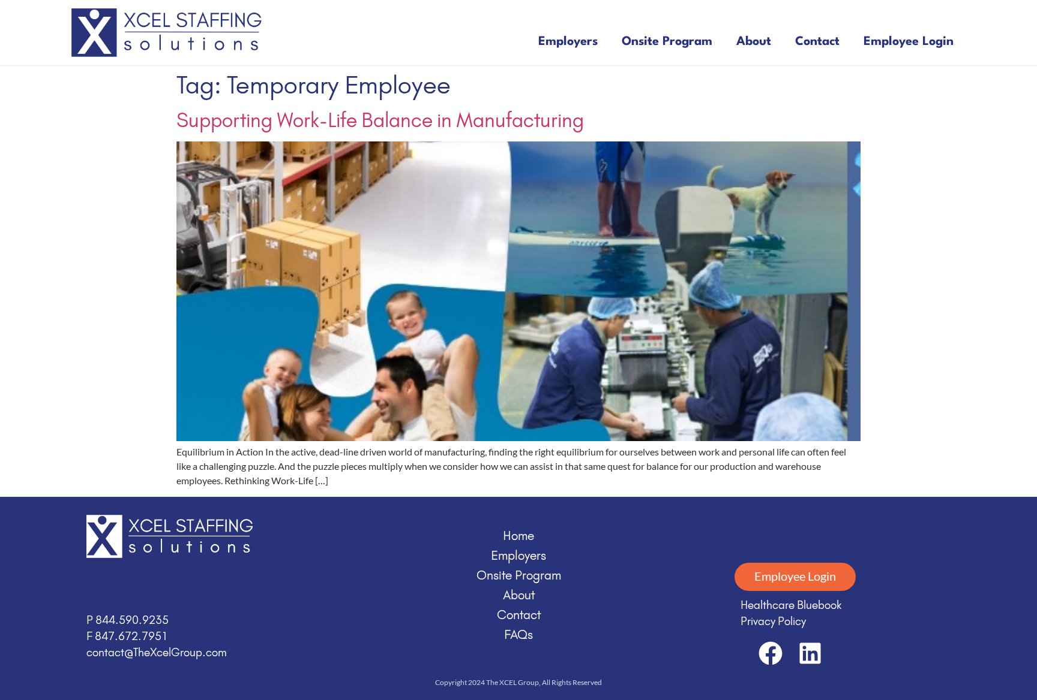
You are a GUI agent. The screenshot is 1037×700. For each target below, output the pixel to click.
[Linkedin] (810, 653)
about (753, 42)
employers (568, 42)
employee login (909, 42)
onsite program (667, 42)
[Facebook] (771, 653)
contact (817, 42)
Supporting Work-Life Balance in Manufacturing (380, 120)
